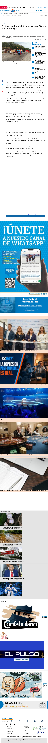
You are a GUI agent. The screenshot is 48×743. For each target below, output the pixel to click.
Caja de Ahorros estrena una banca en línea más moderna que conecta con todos (21, 419)
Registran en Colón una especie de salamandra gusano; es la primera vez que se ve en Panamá (40, 48)
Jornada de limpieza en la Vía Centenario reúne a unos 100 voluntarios (40, 73)
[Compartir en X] (40, 39)
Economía (15, 13)
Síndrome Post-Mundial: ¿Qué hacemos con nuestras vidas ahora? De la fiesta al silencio (23, 385)
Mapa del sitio (11, 728)
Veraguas (33, 23)
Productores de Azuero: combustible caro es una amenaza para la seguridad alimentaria (40, 67)
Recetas (26, 732)
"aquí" (32, 741)
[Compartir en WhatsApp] (38, 39)
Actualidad (6, 13)
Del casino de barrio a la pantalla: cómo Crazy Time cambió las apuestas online (21, 455)
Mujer (25, 729)
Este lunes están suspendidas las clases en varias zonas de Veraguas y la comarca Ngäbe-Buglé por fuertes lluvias (40, 55)
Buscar (9, 726)
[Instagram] (34, 10)
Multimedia (20, 15)
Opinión (10, 13)
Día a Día (26, 727)
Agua (4, 23)
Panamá (19, 23)
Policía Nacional (26, 23)
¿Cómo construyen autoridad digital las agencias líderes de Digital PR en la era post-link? (23, 490)
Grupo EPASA (10, 733)
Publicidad (10, 731)
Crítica (26, 726)
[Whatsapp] (11, 721)
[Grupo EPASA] (40, 733)
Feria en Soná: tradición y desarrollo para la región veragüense (40, 77)
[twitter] (38, 10)
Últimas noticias (5, 511)
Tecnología (14, 15)
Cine (25, 730)
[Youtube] (41, 10)
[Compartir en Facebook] (35, 39)
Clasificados (10, 730)
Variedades (21, 13)
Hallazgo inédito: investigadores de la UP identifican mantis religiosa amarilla (40, 62)
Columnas (3, 601)
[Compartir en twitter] (2, 84)
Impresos (26, 733)
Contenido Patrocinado (7, 317)
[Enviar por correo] (2, 91)
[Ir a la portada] (5, 11)
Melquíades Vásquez (6, 35)
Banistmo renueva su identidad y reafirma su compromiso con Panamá (18, 350)
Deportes (26, 13)
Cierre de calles (11, 23)
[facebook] (36, 10)
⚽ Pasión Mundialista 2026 (5, 15)
